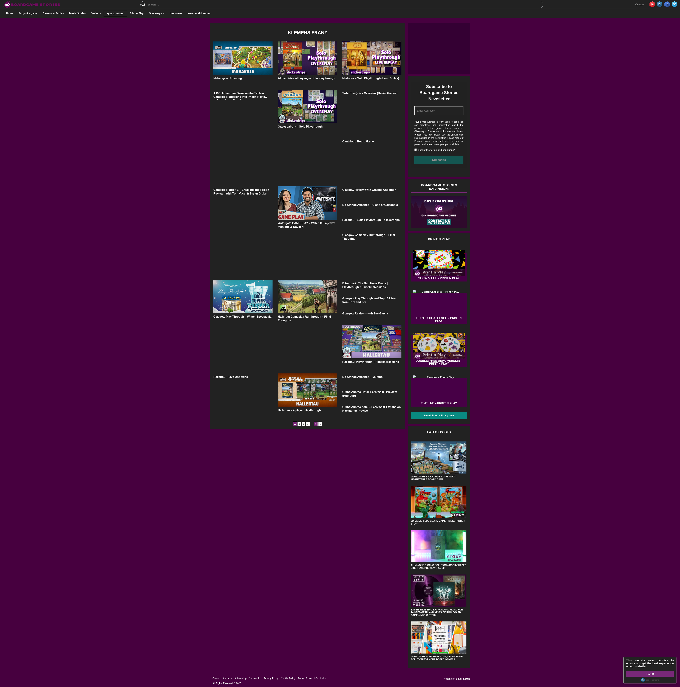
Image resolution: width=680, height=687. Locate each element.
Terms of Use (304, 678)
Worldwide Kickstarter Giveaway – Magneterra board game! (434, 478)
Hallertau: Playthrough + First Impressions (370, 361)
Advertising (240, 678)
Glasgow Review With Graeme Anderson (369, 189)
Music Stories (77, 13)
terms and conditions (442, 149)
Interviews (176, 13)
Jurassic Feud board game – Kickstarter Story (437, 522)
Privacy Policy (422, 141)
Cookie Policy (288, 678)
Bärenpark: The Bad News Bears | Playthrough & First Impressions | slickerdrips (365, 287)
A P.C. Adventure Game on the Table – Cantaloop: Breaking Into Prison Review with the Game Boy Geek (240, 97)
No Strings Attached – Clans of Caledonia (370, 204)
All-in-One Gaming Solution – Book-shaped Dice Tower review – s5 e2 (438, 566)
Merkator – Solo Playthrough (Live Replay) (370, 78)
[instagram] (659, 4)
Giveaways (156, 13)
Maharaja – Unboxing (227, 78)
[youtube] (652, 4)
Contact (639, 4)
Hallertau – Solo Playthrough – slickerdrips (371, 219)
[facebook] (667, 4)
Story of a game (27, 13)
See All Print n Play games (439, 415)
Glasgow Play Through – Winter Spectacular (243, 316)
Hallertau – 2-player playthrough (299, 410)
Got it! (650, 674)
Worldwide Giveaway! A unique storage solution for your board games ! (437, 658)
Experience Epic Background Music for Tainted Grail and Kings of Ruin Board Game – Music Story (437, 612)
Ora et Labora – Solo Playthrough (300, 126)
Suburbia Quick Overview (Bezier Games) (369, 93)
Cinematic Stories (53, 13)
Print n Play (137, 13)
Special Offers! (115, 13)
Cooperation (255, 678)
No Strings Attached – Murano (362, 376)
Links (323, 678)
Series (95, 13)
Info (316, 678)
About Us (228, 678)
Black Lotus (463, 678)
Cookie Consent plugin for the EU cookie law (650, 680)
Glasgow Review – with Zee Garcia (365, 313)
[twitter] (674, 4)
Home (9, 13)
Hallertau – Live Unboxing (230, 376)
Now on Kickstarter (199, 13)
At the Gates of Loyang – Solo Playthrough (306, 78)
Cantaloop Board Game (358, 141)
